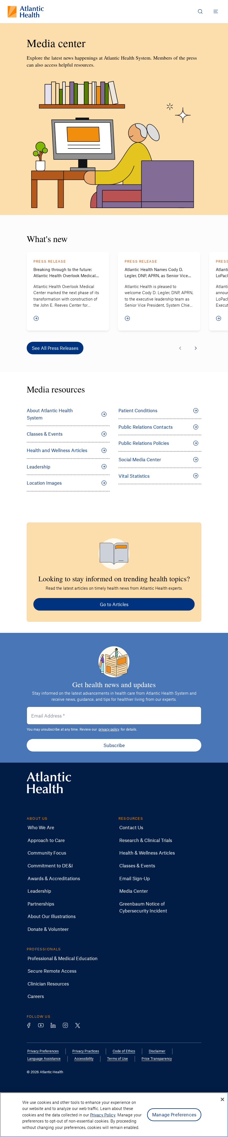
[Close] (222, 1099)
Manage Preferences (174, 1114)
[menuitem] (41, 827)
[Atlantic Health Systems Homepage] (26, 11)
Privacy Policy (102, 1114)
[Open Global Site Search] (200, 11)
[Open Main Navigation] (215, 11)
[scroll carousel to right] (195, 348)
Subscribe (114, 745)
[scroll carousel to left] (180, 348)
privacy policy (108, 729)
